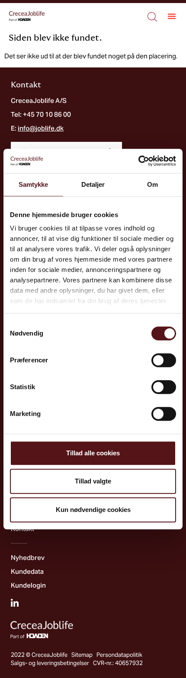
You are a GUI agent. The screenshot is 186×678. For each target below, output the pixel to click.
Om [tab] (152, 184)
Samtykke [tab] (33, 184)
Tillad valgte (93, 481)
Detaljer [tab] (93, 184)
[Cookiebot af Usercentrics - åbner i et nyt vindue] (138, 160)
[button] (172, 16)
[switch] (163, 360)
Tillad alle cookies (93, 453)
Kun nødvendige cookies (93, 509)
